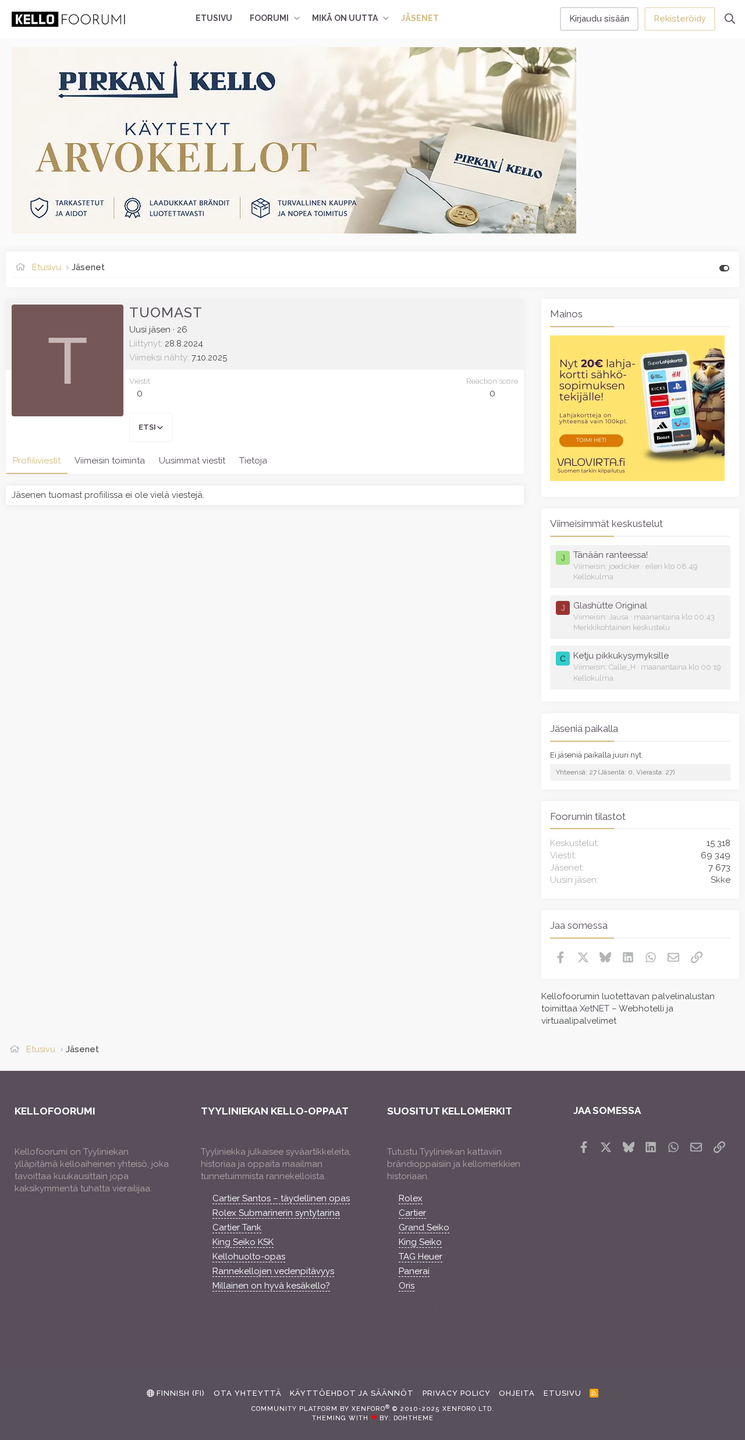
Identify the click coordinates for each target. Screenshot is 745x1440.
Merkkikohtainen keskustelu (621, 627)
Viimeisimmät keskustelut (606, 523)
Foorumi (269, 18)
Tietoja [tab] (253, 460)
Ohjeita (517, 1393)
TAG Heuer (420, 1256)
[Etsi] (730, 19)
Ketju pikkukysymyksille (621, 655)
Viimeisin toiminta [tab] (109, 460)
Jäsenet (420, 18)
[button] (296, 18)
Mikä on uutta (345, 18)
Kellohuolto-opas (248, 1256)
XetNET (594, 1008)
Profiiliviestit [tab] (37, 460)
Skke (720, 880)
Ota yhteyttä (248, 1393)
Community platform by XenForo (372, 1409)
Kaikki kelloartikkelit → (439, 1308)
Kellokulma (593, 576)
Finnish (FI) (179, 1393)
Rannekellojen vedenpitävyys (273, 1271)
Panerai (414, 1271)
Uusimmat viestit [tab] (192, 460)
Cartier (412, 1213)
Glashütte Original (610, 605)
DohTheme (413, 1418)
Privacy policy (457, 1393)
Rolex (411, 1198)
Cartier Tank (236, 1227)
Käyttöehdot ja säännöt (352, 1393)
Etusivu (214, 18)
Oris (406, 1285)
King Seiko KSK (243, 1242)
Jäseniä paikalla (584, 728)
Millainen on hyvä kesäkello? (271, 1285)
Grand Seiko (424, 1227)
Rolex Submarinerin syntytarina (276, 1213)
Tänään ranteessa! (610, 555)
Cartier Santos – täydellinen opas (281, 1198)
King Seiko (420, 1242)
